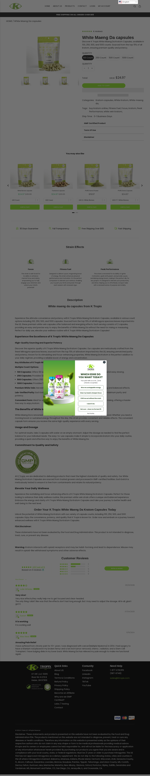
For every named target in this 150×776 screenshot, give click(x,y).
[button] (91, 387)
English (125, 2)
